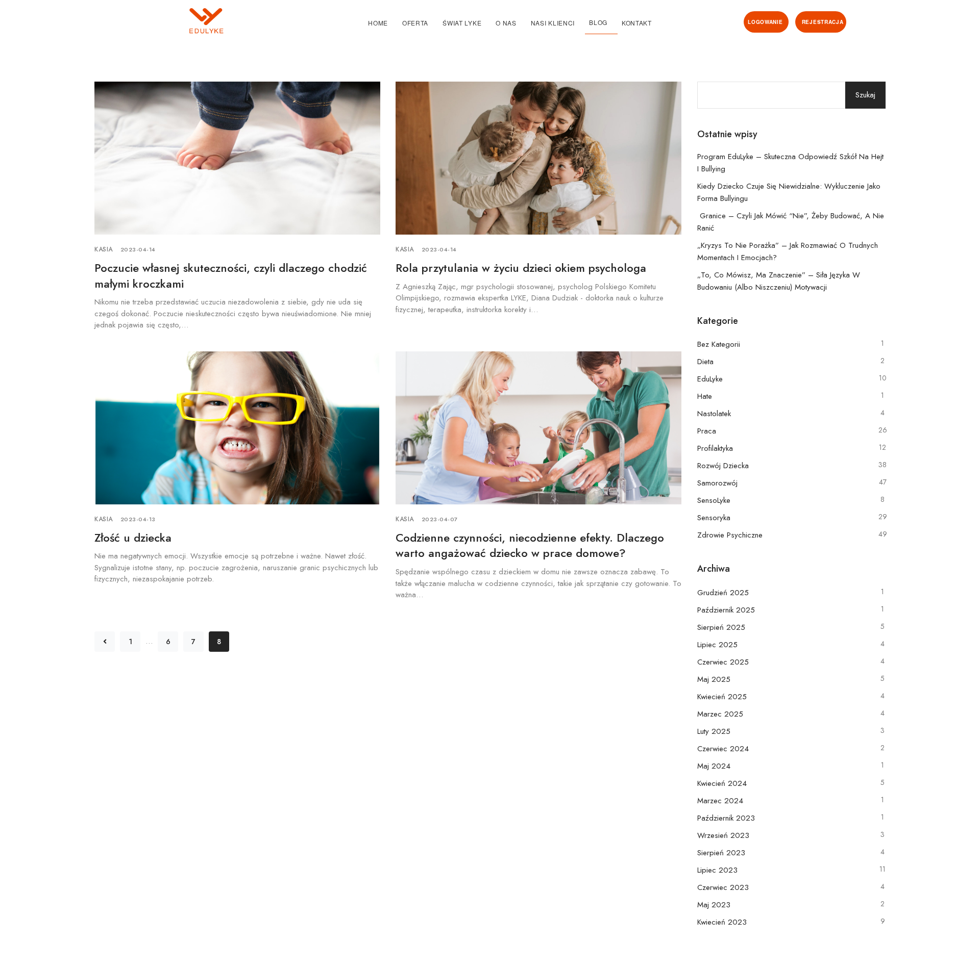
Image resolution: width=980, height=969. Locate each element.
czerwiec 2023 (723, 887)
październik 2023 (726, 818)
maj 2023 (713, 904)
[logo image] (159, 21)
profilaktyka (715, 448)
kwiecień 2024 (722, 783)
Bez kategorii (718, 344)
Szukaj (865, 94)
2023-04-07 (440, 519)
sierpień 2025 (721, 627)
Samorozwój (717, 483)
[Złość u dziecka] (237, 426)
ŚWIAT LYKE (462, 22)
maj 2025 (713, 679)
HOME (378, 22)
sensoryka (713, 517)
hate (704, 396)
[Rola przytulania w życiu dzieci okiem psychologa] (538, 157)
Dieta (705, 361)
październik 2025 (726, 610)
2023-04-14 (138, 249)
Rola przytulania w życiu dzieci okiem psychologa (521, 268)
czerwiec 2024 (723, 748)
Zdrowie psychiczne (730, 535)
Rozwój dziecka (723, 465)
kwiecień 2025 (722, 696)
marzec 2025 (720, 714)
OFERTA (415, 22)
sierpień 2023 (721, 852)
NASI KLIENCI (553, 22)
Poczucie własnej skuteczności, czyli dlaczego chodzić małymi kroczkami (230, 276)
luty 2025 (713, 731)
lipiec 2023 (717, 870)
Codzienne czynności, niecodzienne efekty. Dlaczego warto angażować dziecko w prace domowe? (530, 545)
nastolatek (714, 413)
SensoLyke (713, 500)
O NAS (506, 22)
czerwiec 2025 (723, 662)
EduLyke (710, 379)
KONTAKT (637, 22)
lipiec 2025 (717, 644)
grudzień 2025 (723, 592)
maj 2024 (713, 766)
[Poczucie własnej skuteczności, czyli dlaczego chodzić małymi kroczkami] (237, 157)
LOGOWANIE (765, 22)
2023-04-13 (138, 519)
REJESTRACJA (823, 22)
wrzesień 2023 (723, 835)
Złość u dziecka (133, 537)
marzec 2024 (720, 800)
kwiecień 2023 (722, 922)
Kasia (103, 249)
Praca (706, 431)
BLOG (598, 22)
